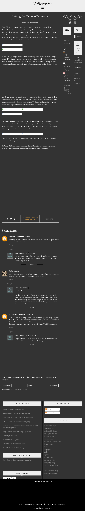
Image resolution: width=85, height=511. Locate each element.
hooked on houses (50, 436)
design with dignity (51, 431)
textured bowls (10, 99)
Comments (50, 413)
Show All (69, 93)
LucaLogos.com (46, 508)
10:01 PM (16, 271)
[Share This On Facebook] (7, 219)
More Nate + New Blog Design (14, 448)
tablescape (32, 220)
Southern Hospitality (67, 42)
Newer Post (6, 386)
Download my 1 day (10, 460)
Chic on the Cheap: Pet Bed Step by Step (16, 422)
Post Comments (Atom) (19, 389)
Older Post (53, 386)
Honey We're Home (66, 76)
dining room (27, 218)
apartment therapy (50, 426)
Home (30, 386)
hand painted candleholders (23, 124)
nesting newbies (49, 460)
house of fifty (48, 444)
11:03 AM (33, 335)
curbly (46, 452)
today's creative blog (51, 471)
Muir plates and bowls (18, 62)
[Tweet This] (11, 219)
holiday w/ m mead (50, 434)
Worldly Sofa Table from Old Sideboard (16, 414)
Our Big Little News (10, 436)
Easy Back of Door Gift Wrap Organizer (17, 432)
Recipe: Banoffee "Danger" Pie (13, 410)
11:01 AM (32, 253)
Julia (11, 271)
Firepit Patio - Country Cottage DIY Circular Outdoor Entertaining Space (21, 427)
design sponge (49, 428)
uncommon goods (50, 473)
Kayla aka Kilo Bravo (17, 314)
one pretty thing (49, 463)
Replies (10, 249)
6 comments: (49, 219)
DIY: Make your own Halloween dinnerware (18, 418)
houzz (46, 447)
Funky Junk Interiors (67, 56)
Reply (11, 245)
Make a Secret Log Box (11, 440)
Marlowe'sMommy (16, 236)
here (24, 460)
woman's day (48, 476)
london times (48, 439)
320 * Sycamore (67, 66)
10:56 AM (30, 314)
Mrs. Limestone (21, 253)
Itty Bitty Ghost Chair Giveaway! (14, 444)
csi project (47, 449)
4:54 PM (27, 236)
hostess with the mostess (52, 441)
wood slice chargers (15, 102)
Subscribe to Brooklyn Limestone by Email (77, 78)
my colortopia (48, 457)
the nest (46, 468)
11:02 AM (33, 288)
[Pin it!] (14, 219)
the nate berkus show (51, 465)
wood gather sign (11, 126)
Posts (49, 409)
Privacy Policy (61, 504)
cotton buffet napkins (9, 105)
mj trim (46, 455)
